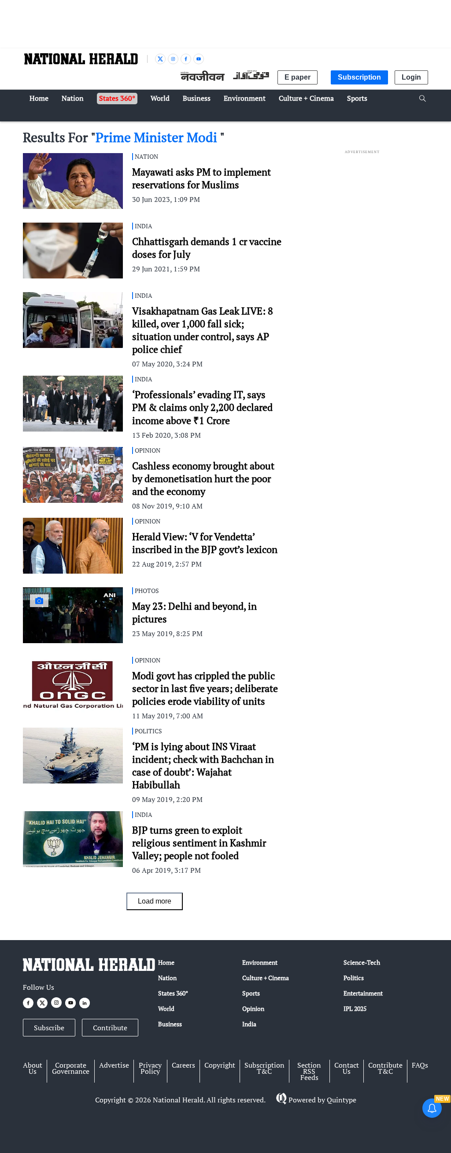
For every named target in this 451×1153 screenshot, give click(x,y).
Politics (354, 978)
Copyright (219, 1065)
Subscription (359, 77)
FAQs (420, 1065)
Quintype (341, 1100)
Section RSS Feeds (309, 1071)
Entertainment (363, 993)
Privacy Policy (150, 1068)
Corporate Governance (70, 1068)
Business (170, 1024)
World (166, 1008)
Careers (183, 1065)
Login (411, 77)
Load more (154, 901)
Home (166, 962)
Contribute (110, 1027)
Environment (259, 962)
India (249, 1024)
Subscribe (49, 1027)
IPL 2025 (355, 1008)
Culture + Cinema (265, 978)
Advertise (114, 1065)
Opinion (253, 1008)
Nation (167, 978)
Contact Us (346, 1068)
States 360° (173, 993)
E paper (298, 77)
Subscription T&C (264, 1068)
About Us (32, 1068)
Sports (251, 993)
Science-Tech (362, 962)
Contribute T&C (385, 1068)
